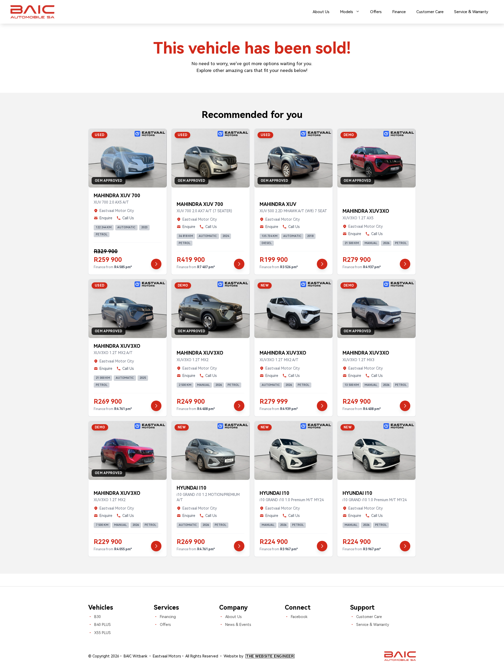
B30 (97, 617)
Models (346, 11)
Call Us (128, 218)
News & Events (238, 624)
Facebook (299, 617)
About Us (321, 11)
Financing (168, 617)
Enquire (105, 218)
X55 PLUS (102, 633)
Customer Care (430, 11)
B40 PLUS (102, 624)
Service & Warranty (471, 11)
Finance (399, 11)
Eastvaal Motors (167, 656)
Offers (376, 11)
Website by (259, 656)
